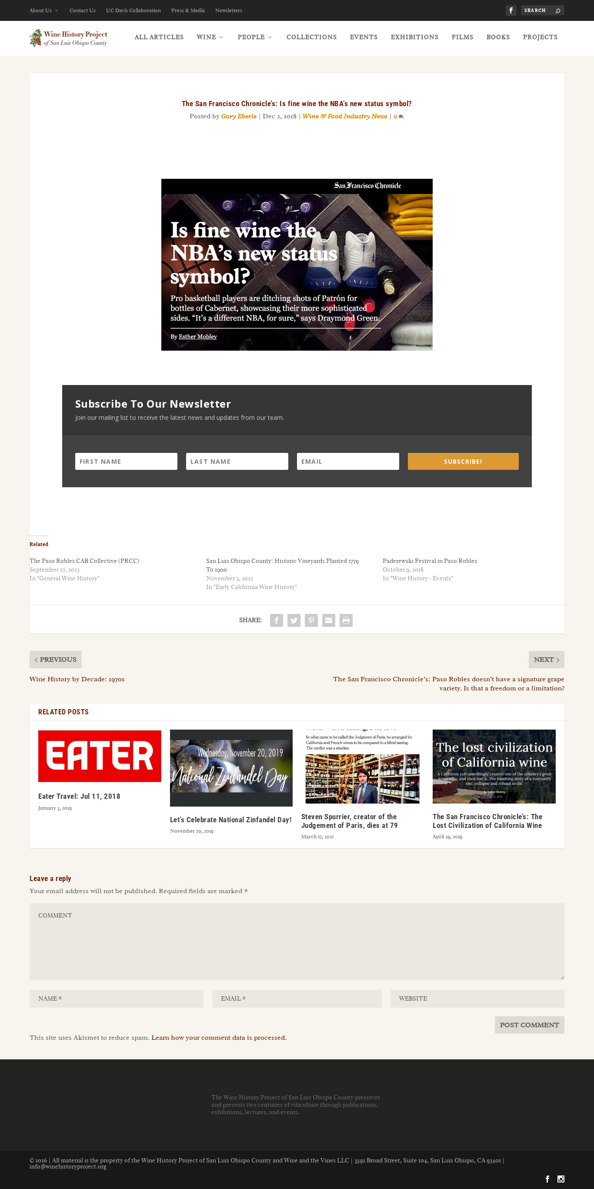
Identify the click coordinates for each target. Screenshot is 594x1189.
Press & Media (188, 10)
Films (463, 37)
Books (498, 37)
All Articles (159, 37)
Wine (206, 37)
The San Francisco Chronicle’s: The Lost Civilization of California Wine (487, 821)
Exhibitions (415, 37)
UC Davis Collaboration (133, 10)
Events (364, 37)
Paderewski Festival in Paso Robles (430, 561)
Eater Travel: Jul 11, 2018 (79, 796)
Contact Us (83, 10)
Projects (540, 37)
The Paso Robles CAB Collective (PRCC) (85, 561)
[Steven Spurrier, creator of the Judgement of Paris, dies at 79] (362, 766)
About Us (41, 10)
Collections (312, 37)
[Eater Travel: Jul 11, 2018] (99, 756)
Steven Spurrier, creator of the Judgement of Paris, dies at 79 (349, 821)
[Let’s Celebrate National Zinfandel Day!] (231, 768)
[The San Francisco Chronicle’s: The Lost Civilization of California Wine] (494, 766)
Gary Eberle (239, 116)
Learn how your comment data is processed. (219, 1037)
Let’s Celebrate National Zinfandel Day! (231, 819)
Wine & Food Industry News (345, 116)
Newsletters (228, 10)
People (251, 37)
